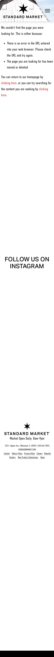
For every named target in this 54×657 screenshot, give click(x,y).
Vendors (12, 457)
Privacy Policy (29, 453)
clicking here (9, 83)
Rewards (47, 453)
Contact (7, 453)
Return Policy (17, 453)
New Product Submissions (28, 457)
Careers (39, 453)
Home (42, 457)
